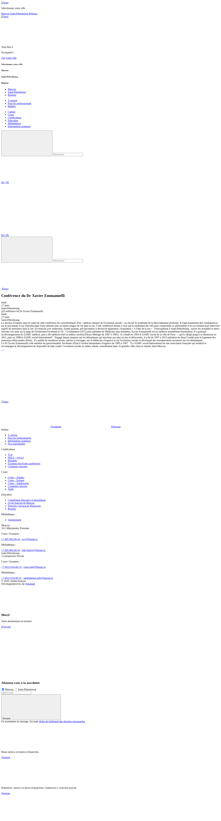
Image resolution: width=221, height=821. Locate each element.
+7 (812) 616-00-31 (11, 578)
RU (3, 182)
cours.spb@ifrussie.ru (34, 567)
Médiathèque (14, 123)
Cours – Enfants (16, 480)
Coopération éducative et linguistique (27, 500)
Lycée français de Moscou (21, 503)
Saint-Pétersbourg (19, 13)
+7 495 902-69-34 (10, 539)
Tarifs (11, 489)
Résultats (12, 460)
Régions (33, 13)
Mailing (12, 106)
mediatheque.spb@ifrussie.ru (38, 578)
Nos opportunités (16, 443)
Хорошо (5, 757)
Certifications (14, 117)
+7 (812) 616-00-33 (11, 567)
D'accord (6, 626)
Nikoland (30, 583)
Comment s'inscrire (17, 466)
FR (7, 182)
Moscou (5, 13)
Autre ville (11, 58)
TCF (10, 454)
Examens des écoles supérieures (24, 463)
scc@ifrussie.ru (30, 539)
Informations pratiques (19, 126)
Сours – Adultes (16, 477)
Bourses (12, 508)
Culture (11, 111)
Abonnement (14, 519)
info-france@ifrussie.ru (33, 550)
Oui (3, 58)
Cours (11, 114)
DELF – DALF (16, 457)
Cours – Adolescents (18, 483)
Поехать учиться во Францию (24, 506)
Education (13, 120)
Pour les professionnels (19, 103)
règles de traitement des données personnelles (62, 721)
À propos (12, 100)
